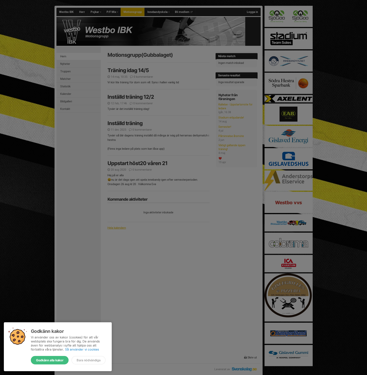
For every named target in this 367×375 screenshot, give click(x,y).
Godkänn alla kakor (49, 360)
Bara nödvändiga (88, 360)
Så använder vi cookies (82, 349)
